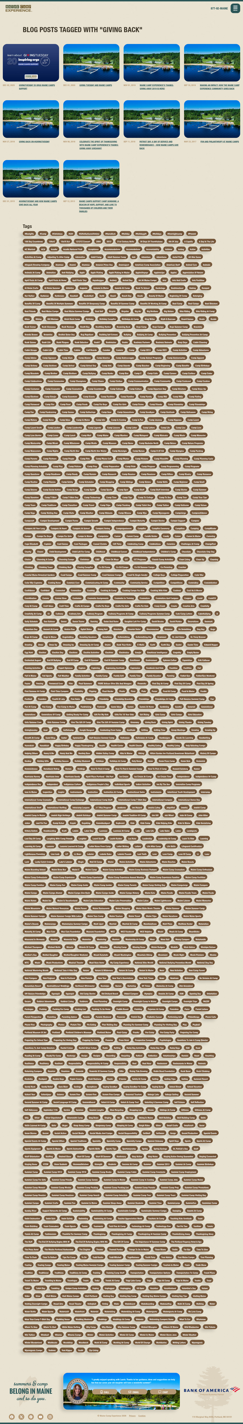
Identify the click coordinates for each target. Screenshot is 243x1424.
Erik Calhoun (204, 660)
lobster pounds (124, 854)
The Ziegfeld (84, 1249)
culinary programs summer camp (155, 613)
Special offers (58, 1141)
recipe (84, 1055)
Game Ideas (116, 706)
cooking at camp (108, 590)
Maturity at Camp (33, 931)
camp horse (48, 420)
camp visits (68, 513)
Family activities (82, 675)
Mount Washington (122, 955)
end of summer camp (114, 660)
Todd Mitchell (115, 1257)
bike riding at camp (205, 311)
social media (78, 1133)
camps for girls (65, 536)
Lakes (178, 831)
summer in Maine (89, 1203)
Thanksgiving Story (204, 1234)
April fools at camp (34, 280)
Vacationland (170, 1288)
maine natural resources (57, 908)
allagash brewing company (37, 264)
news (161, 978)
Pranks (136, 1032)
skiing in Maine (146, 1117)
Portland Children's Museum (78, 1032)
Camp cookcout (183, 381)
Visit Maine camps (70, 1296)
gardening (164, 706)
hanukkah (44, 745)
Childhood (100, 551)
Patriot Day (136, 1017)
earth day (165, 644)
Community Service (139, 582)
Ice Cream (123, 776)
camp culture (135, 389)
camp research (109, 474)
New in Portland (68, 978)
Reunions (65, 1071)
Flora (133, 691)
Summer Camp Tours (166, 1195)
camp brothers (70, 373)
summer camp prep (170, 1187)
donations (107, 637)
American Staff (173, 264)
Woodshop (68, 1342)
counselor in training (124, 598)
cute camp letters (184, 613)
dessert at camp (50, 629)
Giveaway (134, 722)
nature (86, 970)
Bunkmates (111, 342)
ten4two (197, 1226)
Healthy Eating (154, 745)
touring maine (63, 1265)
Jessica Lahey (154, 807)
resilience (29, 1063)
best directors (211, 303)
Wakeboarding (147, 1303)
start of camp (83, 1156)
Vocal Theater (75, 1303)
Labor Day (88, 831)
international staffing (57, 807)
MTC (27, 962)
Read (198, 1048)
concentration (210, 582)
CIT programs (140, 559)
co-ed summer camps (144, 567)
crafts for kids (141, 606)
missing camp (120, 947)
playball (196, 1024)
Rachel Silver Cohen (88, 1048)
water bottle (30, 1311)
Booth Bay (85, 327)
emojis (138, 652)
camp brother (51, 373)
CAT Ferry (117, 544)
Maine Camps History (129, 893)
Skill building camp (186, 1117)
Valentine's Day (189, 1288)
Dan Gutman (49, 621)
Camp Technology (92, 497)
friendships (144, 699)
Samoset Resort (201, 1079)
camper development (49, 520)
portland (56, 1032)
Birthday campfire (108, 319)
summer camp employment (183, 1172)
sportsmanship (129, 1148)
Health (102, 745)
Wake (116, 1303)
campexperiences (124, 528)
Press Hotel (124, 1040)
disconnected (153, 629)
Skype (65, 1125)
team (200, 1218)
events (50, 668)
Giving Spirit (167, 722)
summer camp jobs (169, 1179)
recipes (96, 1055)
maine (110, 862)
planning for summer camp (135, 1024)
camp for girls (119, 404)
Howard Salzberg (180, 768)
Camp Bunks (107, 373)
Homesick (200, 761)
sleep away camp (82, 1125)
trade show (201, 1265)
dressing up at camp (89, 644)
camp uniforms (182, 505)
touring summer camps (146, 1265)
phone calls (210, 1017)
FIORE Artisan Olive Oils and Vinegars (114, 683)
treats (86, 1280)
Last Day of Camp (33, 838)
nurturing (131, 986)
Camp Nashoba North (148, 443)
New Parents (86, 978)
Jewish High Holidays (60, 815)
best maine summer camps (77, 311)
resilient (59, 1063)
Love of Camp (185, 854)
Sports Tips (111, 1148)
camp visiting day (49, 513)
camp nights (52, 451)
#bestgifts (29, 233)
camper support (178, 520)
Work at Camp (100, 1342)
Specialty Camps (134, 1141)
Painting (138, 1009)
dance (64, 621)
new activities (176, 970)
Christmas (84, 559)
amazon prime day (104, 264)
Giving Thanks (185, 722)
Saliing (185, 1079)
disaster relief (134, 629)
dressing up (68, 644)
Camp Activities (180, 350)
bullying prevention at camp (195, 334)
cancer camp (133, 536)
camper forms (71, 520)
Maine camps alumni (52, 893)
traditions (59, 1272)
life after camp (154, 846)
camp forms (138, 404)
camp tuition (163, 505)
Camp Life (165, 427)
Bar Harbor (29, 295)
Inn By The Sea (163, 784)
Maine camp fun (57, 885)
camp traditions (48, 505)
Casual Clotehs (100, 544)
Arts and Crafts (179, 280)
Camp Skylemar (181, 482)
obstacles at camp (164, 986)
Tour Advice (166, 1257)
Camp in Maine (83, 420)
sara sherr (63, 1086)
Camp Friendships (197, 404)
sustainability (79, 1210)
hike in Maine (126, 753)
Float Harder (107, 691)
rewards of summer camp (101, 1071)
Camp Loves (52, 435)
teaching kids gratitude (181, 1218)
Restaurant (162, 1063)
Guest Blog (50, 737)
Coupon (187, 598)
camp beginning (162, 365)
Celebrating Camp (135, 544)
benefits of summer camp (122, 303)
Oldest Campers (131, 993)
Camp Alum (67, 358)
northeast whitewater (85, 986)
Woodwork (83, 1342)
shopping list (136, 1110)
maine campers (201, 885)
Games (131, 706)
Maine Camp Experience (19, 8)
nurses (118, 986)
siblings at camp (167, 1110)
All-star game (194, 257)
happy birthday (62, 745)
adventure (145, 257)
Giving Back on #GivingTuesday (34, 141)
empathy (177, 652)
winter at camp (127, 1334)
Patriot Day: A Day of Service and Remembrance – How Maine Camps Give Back (159, 145)
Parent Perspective (33, 1017)
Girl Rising (144, 714)
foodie (203, 691)
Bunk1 (97, 342)
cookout (177, 590)
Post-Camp (122, 1032)
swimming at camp (103, 1218)
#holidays (157, 233)
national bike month (144, 962)
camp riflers (167, 474)
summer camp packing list (116, 1187)
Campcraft (29, 520)
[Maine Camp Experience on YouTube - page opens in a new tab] (40, 1417)
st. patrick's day (180, 1148)
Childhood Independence (144, 551)
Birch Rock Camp (72, 319)
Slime (158, 1125)
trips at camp (163, 1280)
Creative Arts (188, 606)
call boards (91, 350)
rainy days (175, 1048)
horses (68, 768)
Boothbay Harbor (103, 327)
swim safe (50, 1218)
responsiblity (120, 1063)
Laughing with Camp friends (60, 838)
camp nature (170, 443)
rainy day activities (135, 1048)
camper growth (91, 520)
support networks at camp (54, 1210)
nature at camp (126, 970)
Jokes (27, 823)
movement (162, 955)
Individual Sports (122, 784)
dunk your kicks (124, 644)
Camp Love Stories (33, 435)
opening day (195, 993)
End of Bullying (54, 660)
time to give (202, 1249)
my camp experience (119, 962)
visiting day (108, 1296)
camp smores (31, 489)
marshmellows (150, 924)
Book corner (30, 327)
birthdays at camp (130, 319)
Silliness (185, 1110)
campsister (103, 536)
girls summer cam (33, 722)
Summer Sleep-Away (112, 1203)
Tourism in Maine (171, 1265)
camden (106, 350)
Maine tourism (116, 916)
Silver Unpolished (53, 1117)
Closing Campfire (85, 567)
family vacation (154, 675)
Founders (42, 699)
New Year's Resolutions (122, 978)
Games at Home (147, 706)
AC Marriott (30, 249)
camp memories (198, 435)
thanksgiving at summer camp (152, 1234)
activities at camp (33, 257)
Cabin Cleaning (200, 342)
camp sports (106, 489)
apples (174, 272)
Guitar (64, 737)
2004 (98, 241)
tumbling (55, 1288)
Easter (179, 644)
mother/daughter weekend (76, 955)
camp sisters (145, 482)
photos (61, 1024)
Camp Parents (31, 458)
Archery (113, 280)
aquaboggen (98, 280)
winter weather (189, 1334)
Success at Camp (130, 1164)
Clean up (200, 559)
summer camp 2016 (77, 1172)
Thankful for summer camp (74, 1234)
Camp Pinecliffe (161, 458)
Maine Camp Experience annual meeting (126, 877)
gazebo (178, 706)
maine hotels (30, 900)
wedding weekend (84, 1319)
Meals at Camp (176, 931)
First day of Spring (205, 683)
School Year (30, 1094)
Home (150, 761)
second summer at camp (36, 1102)
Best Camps (193, 303)
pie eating (91, 1024)
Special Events (210, 1133)
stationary (121, 1156)
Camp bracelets (32, 373)
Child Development (57, 551)
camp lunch (69, 435)
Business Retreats (164, 342)
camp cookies (203, 381)
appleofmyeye (142, 272)
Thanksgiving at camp (122, 1234)
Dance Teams (78, 621)
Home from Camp (167, 761)
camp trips (105, 505)
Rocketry (29, 1079)
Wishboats (52, 1342)
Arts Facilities (198, 280)
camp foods (82, 404)
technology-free (163, 1226)
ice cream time (164, 776)
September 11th (51, 1110)
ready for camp (53, 1055)
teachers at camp (156, 1218)
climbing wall (65, 567)
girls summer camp (56, 722)
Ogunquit (70, 993)
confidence (30, 590)
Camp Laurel (193, 420)
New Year (102, 978)
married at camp (130, 924)
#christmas (57, 233)
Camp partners (50, 458)
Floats (122, 691)
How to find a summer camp (129, 768)
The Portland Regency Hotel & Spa (186, 1241)
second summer (191, 1094)
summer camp (31, 1172)
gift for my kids (101, 714)
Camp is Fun (137, 420)
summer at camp (183, 1164)
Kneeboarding (50, 831)
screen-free (91, 1094)
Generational (207, 706)
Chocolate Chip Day (205, 551)
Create (174, 606)
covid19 (212, 598)
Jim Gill (155, 815)
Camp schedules (86, 482)
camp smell (199, 482)
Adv (133, 257)
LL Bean (77, 854)
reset (196, 1055)
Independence (183, 776)
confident (45, 590)
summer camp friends (62, 1179)
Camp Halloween (188, 412)
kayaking (86, 823)
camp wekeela (105, 513)
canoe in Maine (194, 536)
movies (213, 955)
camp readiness (52, 474)
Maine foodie (167, 893)
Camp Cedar (206, 373)
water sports (47, 1311)
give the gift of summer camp (110, 722)
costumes (77, 598)
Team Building (31, 1226)
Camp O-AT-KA (157, 451)
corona (45, 598)
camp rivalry (185, 474)
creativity (205, 606)
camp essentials (69, 396)
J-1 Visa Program (103, 807)
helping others (31, 753)
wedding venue (63, 1319)
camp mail (86, 435)
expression (135, 668)
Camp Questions (32, 474)
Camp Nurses (139, 451)
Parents (86, 1017)
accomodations (133, 249)
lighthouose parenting (35, 854)
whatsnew (201, 1319)
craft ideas (48, 606)
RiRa (121, 1071)
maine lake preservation (120, 900)
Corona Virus (61, 598)
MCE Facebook (127, 931)
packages (29, 1009)
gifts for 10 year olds (124, 714)
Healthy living (173, 745)
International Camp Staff (101, 799)
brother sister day (66, 334)
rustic (110, 1079)
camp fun (29, 412)
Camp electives (31, 396)
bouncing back (123, 327)
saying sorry (157, 1086)
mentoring (101, 939)
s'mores (122, 1079)
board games (187, 319)
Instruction (93, 792)
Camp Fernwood (32, 404)
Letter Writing (123, 846)
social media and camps (101, 1133)
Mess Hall (165, 939)
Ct (49, 613)
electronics (124, 652)
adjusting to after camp (58, 257)
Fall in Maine (30, 675)
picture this (75, 1024)
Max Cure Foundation (70, 931)
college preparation (180, 575)
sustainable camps (126, 1210)
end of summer (91, 660)
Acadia (54, 249)
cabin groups (31, 350)
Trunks (198, 1280)
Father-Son (185, 675)
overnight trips (190, 1001)
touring (28, 1265)
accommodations (112, 249)
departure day (31, 629)
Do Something (184, 629)
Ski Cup (129, 1117)
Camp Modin (91, 443)
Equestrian (187, 660)
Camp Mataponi (141, 435)
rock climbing (203, 1071)
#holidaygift (141, 233)
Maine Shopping (123, 908)
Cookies (142, 1415)
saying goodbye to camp (134, 1086)
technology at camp (141, 1226)
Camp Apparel (197, 358)
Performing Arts (175, 1017)
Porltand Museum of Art (35, 1032)
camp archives (50, 365)
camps (28, 536)
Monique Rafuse (208, 947)
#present (192, 233)
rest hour (146, 1063)
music (37, 962)
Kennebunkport (103, 823)
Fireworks (142, 683)
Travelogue (72, 1280)
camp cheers (98, 381)
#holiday (126, 233)
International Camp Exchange (71, 799)
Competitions (177, 582)
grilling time (159, 730)
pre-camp (149, 1032)
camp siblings (126, 482)
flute (143, 691)
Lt (198, 854)
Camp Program (148, 466)
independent (52, 784)
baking (192, 288)
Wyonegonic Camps (33, 1350)
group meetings (178, 730)
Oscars (28, 1001)
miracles (104, 947)
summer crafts (51, 1203)
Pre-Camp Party (167, 1032)
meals (160, 931)
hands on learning (184, 737)
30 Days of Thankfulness (151, 241)
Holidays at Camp (118, 761)
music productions (54, 962)
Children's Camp (168, 551)
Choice (28, 559)
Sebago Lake (153, 1094)
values (205, 1288)
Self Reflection (197, 1102)
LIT (66, 854)
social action (60, 1133)
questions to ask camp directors (40, 1048)
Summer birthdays (205, 1164)
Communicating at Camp (97, 582)
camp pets (85, 458)
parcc (187, 1009)
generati (191, 706)
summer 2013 (163, 1164)
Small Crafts (172, 1125)
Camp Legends (94, 427)
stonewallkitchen (81, 1164)
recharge (71, 1055)
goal (45, 730)
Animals (206, 264)
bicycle (112, 311)
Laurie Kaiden (116, 838)
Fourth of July (58, 699)
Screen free (75, 1094)
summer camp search (89, 1195)
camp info (100, 420)
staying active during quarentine (178, 1156)
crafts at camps (82, 606)
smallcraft (188, 1125)
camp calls (153, 373)
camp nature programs (192, 443)
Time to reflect (50, 1257)
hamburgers (164, 737)
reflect (139, 1055)
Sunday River (30, 1210)
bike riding (185, 311)
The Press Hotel (32, 1249)
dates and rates (111, 621)
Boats (202, 319)
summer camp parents (145, 1187)
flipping (92, 691)
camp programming (170, 466)
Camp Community (162, 381)
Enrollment (135, 660)
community (119, 582)
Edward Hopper (211, 644)
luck (27, 862)
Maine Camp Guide (79, 885)
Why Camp (91, 1327)
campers (195, 520)
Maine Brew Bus (59, 869)
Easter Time (193, 644)
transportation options (160, 1272)
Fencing (39, 683)
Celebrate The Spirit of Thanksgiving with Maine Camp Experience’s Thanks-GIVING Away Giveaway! (99, 145)
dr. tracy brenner (198, 637)
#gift (71, 233)
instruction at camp (113, 792)
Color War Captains (33, 582)
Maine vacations (170, 916)
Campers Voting (103, 528)
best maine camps (50, 311)
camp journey (155, 420)
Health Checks (135, 745)
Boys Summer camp (179, 327)
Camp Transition (69, 505)
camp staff (139, 489)
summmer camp (209, 1203)
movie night (179, 955)
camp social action (52, 489)
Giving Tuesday (204, 722)
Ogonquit (56, 993)
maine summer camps (35, 916)
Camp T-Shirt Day (70, 497)
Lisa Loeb (55, 854)
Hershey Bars (84, 753)
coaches (182, 567)
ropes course (76, 1079)
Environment (151, 660)
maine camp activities (113, 869)
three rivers (160, 1249)
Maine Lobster (183, 900)
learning (204, 838)
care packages (80, 544)
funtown (101, 706)
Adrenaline (80, 257)
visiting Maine (199, 1296)
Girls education (195, 714)
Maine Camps (31, 893)
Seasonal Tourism (134, 1094)
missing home (139, 947)
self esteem (179, 1102)
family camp (102, 675)
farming (170, 675)
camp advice (30, 358)
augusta (83, 288)
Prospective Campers (144, 1040)
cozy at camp (31, 606)
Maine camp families (34, 885)
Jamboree (121, 807)
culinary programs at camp (121, 613)
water (212, 1303)
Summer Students (135, 1203)
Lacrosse (103, 831)
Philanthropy (193, 1017)
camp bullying (89, 373)
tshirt (27, 1288)
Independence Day (33, 784)
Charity (28, 551)
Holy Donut (137, 761)
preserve (109, 1040)
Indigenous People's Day (98, 784)
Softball (146, 1133)
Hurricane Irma (52, 776)
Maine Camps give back (79, 893)
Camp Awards (124, 365)
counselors (145, 598)
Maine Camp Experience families (164, 877)
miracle (70, 947)
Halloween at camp (144, 737)
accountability (152, 249)
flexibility (79, 691)
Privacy (132, 1415)
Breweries (48, 334)
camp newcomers (33, 451)
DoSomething (124, 637)
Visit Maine (51, 1296)
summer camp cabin (127, 1172)
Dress (40, 644)
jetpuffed (170, 807)
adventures (161, 257)
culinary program (95, 613)
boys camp (141, 327)
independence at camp (206, 776)
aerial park (177, 257)
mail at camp (96, 862)
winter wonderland (33, 1342)
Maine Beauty (188, 862)
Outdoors (84, 1001)
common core (73, 582)
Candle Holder (151, 536)
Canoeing (211, 536)
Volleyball (91, 1303)
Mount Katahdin (101, 955)
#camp (43, 233)
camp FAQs (178, 396)
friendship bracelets (124, 699)
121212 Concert (83, 241)
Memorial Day (70, 939)
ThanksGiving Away (181, 1234)
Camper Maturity (137, 520)
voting (105, 1303)
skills (203, 1117)
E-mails (140, 644)
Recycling (125, 1055)
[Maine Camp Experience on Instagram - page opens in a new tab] (50, 1417)
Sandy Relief (47, 1086)
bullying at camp (145, 334)
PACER (206, 1001)
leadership (147, 838)
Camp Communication (138, 381)
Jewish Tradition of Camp (134, 815)
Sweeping (177, 1210)
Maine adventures (148, 862)
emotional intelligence (157, 652)
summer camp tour (142, 1195)
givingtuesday (31, 730)
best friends (30, 311)
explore (82, 668)
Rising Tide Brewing (139, 1071)
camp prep (92, 466)
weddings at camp (121, 1319)
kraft (64, 831)
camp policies (75, 466)
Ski (118, 1117)
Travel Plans (209, 1272)
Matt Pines (167, 924)
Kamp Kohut (58, 823)
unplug (95, 1288)
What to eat (184, 1319)
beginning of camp (178, 295)
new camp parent (197, 970)
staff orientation (32, 1156)
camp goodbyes (147, 412)
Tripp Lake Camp (133, 1280)
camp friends (156, 404)
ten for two (182, 1226)
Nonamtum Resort (33, 986)
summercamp (174, 1203)
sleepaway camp (103, 1125)
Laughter (82, 838)
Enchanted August (33, 660)
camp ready (72, 474)
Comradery (193, 582)
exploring (95, 668)
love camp (168, 854)
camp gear (106, 412)
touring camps (44, 1265)
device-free (69, 629)
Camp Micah (52, 443)
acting (181, 249)
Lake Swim (165, 831)
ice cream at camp (142, 776)
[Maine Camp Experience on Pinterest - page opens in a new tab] (31, 1417)
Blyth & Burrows (168, 319)
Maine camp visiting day (154, 885)
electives (109, 652)
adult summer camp (117, 257)
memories (86, 939)
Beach (113, 295)
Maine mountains (32, 908)
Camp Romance (204, 474)
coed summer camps (111, 575)
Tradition (29, 1272)
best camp (177, 303)
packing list (80, 1009)
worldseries (161, 1342)
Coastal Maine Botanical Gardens (40, 575)
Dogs (213, 629)
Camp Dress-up (199, 389)
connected (60, 590)
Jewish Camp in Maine (35, 815)
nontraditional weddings (58, 986)
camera (119, 350)
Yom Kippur (67, 1350)
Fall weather (63, 675)
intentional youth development (181, 792)
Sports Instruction (75, 1148)
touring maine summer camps (89, 1265)
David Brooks (158, 621)
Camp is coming (118, 420)
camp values (201, 505)
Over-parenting (100, 1001)
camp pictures (141, 458)
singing (107, 1117)
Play (185, 1024)
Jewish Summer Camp (107, 815)
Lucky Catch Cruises (44, 862)
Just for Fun (41, 823)
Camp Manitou (121, 435)
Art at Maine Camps (148, 280)
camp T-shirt (51, 497)
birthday (90, 319)
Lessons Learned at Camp (71, 846)
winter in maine (147, 1334)
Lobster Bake (106, 854)
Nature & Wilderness (104, 970)
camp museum (109, 443)
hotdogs (81, 768)
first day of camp (183, 683)
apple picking (97, 272)
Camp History (31, 420)
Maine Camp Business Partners (143, 869)
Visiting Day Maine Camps (154, 1296)
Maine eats (150, 893)
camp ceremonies (56, 381)
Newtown (174, 978)
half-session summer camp (101, 737)
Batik (102, 295)
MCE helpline (146, 931)
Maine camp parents (127, 885)
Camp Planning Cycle (203, 458)
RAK (188, 1048)
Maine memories (203, 900)
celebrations (155, 544)
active (192, 249)
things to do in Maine (139, 1249)
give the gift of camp (81, 722)
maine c (75, 869)
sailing (155, 1079)
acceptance (93, 249)
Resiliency (44, 1063)
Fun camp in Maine (66, 706)
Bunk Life (46, 342)
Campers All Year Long (35, 528)
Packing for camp (61, 1009)
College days (159, 575)
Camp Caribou (188, 373)
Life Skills (171, 846)
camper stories (158, 520)
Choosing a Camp (45, 559)
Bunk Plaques (63, 342)
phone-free (30, 1024)
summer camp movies (61, 1187)
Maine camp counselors (174, 869)
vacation (154, 1288)
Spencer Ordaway (155, 1141)
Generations (30, 714)
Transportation (137, 1272)
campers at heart (59, 528)
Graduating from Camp (110, 730)
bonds (213, 319)
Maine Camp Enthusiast (201, 869)
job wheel (169, 815)
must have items (96, 962)
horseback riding (51, 768)
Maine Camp (91, 869)
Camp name (127, 443)
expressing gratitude (115, 668)
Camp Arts (107, 365)
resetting (209, 1055)
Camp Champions (78, 381)
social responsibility (127, 1133)
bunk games (30, 342)
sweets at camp (194, 1210)
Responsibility (75, 1063)
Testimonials (50, 1234)
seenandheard (89, 1102)
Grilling (144, 730)
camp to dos (165, 497)
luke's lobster (65, 862)
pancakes (174, 1009)
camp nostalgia (119, 451)
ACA (43, 249)
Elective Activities (91, 652)
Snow (201, 1125)
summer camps (32, 1203)
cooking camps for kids (133, 590)
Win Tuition (30, 1334)
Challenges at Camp (190, 544)
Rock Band (185, 1071)
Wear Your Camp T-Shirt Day (37, 1319)
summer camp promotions (197, 1187)
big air (138, 311)
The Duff (28, 1241)
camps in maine (85, 536)
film (71, 683)
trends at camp (112, 1280)
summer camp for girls (35, 1179)
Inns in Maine (31, 792)
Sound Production (190, 1133)
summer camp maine (193, 1179)
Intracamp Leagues (81, 807)
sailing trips (170, 1079)
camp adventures (201, 350)
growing (195, 730)
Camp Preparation (111, 466)
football (28, 699)
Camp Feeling (195, 396)
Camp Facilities (108, 396)
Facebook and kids (154, 668)
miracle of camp (86, 947)
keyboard (120, 823)
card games (62, 544)
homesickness (31, 768)
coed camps (66, 575)
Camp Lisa (180, 427)
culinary (59, 613)
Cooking (91, 590)
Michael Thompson (33, 947)
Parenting (51, 1017)
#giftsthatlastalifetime (89, 233)
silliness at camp (203, 1110)
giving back (150, 722)
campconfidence (199, 513)
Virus (38, 1296)
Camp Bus (123, 373)
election (42, 652)
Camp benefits (182, 365)
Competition (159, 582)
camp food (65, 404)
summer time (155, 1203)
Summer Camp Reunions (63, 1195)
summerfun (191, 1203)
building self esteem (108, 334)
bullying (127, 334)
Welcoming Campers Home (161, 1319)
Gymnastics (78, 737)
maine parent (81, 908)
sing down (93, 1117)
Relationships (169, 1055)
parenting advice (69, 1017)
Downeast (161, 637)
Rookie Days (58, 1079)
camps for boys (44, 536)
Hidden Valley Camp (105, 753)
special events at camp (35, 1141)
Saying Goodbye (110, 1086)
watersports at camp (172, 1311)
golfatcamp (68, 730)
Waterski (94, 1311)
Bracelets (198, 327)
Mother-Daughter (50, 955)
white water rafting (71, 1327)
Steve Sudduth (60, 1164)
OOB (182, 993)
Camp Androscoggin (125, 358)
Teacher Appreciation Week (130, 1218)
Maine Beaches (169, 862)
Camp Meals (179, 435)
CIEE (97, 559)
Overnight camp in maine (145, 1001)
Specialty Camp (114, 1141)
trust (209, 1280)
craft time (64, 606)
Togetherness (133, 1257)
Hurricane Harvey (32, 776)
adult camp (96, 257)
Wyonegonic (197, 1342)
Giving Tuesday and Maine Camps (95, 85)
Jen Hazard (137, 807)
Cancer (117, 536)
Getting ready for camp (77, 714)
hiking (141, 753)
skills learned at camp (35, 1125)
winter (90, 1334)
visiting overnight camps (36, 1303)
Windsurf (45, 1334)
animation (51, 272)
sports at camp (204, 1141)
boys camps (158, 327)
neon (162, 970)
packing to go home (101, 1009)
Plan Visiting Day (109, 1024)
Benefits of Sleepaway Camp (92, 303)
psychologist (165, 1040)
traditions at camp (78, 1272)
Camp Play (58, 466)
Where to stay (31, 1327)
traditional (44, 1272)
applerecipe (159, 272)
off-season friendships (35, 993)
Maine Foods (208, 893)
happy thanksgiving (84, 745)
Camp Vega (30, 513)
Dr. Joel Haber (178, 637)
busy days (182, 342)
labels (75, 831)
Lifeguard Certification (192, 846)
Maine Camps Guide (105, 893)
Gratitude (131, 730)
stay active (137, 1156)
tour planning (207, 1257)
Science (60, 1094)
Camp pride (130, 466)
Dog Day (200, 629)
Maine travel (134, 916)
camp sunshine (32, 497)
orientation (212, 993)
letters (138, 846)
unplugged (109, 1288)
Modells (174, 947)
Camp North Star (71, 451)
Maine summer (172, 908)
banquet (205, 288)
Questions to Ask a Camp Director (192, 1040)
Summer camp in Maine (114, 1179)
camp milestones (71, 443)
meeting (54, 939)
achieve (168, 249)
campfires (180, 528)
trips (149, 1280)
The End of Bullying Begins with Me (92, 1241)
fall (199, 668)
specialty (97, 1141)
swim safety (67, 1218)
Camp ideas (65, 420)
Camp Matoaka (161, 435)
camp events (89, 396)
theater (99, 1249)
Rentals (185, 1055)
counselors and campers (167, 598)
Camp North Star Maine (95, 451)
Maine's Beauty (32, 924)
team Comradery (51, 1226)
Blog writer (150, 319)
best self (99, 311)
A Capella (188, 241)
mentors (116, 939)
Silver (37, 1117)
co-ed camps (122, 567)
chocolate (186, 551)
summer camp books (102, 1172)
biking (38, 319)
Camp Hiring (207, 412)
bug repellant (87, 334)
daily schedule (31, 621)
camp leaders (54, 427)
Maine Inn (46, 900)
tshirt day (40, 1288)
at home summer (52, 288)
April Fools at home (57, 280)
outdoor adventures (46, 1001)
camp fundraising (48, 412)
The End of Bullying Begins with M (53, 1241)
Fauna (27, 683)
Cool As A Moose (194, 590)
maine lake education (93, 900)
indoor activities (143, 784)
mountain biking (144, 955)
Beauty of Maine (156, 295)
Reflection (152, 1055)
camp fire (49, 404)
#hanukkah (110, 233)
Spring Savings (160, 1148)
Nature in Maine (146, 970)
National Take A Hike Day (65, 970)
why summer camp (126, 1327)
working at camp (121, 1342)
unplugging (125, 1288)
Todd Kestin (98, 1257)
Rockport (43, 1079)
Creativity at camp (33, 613)
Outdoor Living (67, 1001)
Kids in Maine (184, 823)
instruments (156, 792)
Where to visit (49, 1327)
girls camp (160, 714)
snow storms (31, 1133)
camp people (68, 458)
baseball (74, 295)
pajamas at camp (156, 1009)
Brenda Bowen (31, 334)
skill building (165, 1117)
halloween (125, 737)
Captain (47, 544)
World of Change (142, 1342)
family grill (119, 675)
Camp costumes (32, 389)
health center (117, 745)
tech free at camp (117, 1226)
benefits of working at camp (153, 303)
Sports (188, 1141)
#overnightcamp (174, 233)
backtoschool (177, 288)
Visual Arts (58, 1303)
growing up (210, 730)
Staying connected (207, 1156)
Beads (140, 295)
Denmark (209, 621)
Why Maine (107, 1327)
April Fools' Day (79, 280)
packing (43, 1009)
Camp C (137, 373)
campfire (142, 528)
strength (98, 1164)
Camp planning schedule (36, 466)
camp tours (30, 505)
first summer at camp (35, 691)
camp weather (86, 513)
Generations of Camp (50, 714)
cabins (77, 350)
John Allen (203, 815)
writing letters (179, 1342)
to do (84, 1257)
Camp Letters (149, 427)
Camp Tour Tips (200, 497)
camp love (196, 427)
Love (155, 854)
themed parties (116, 1249)
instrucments (76, 792)
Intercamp (205, 792)
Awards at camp (122, 288)
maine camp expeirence (64, 877)
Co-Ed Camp (104, 567)
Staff (196, 1148)
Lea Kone (132, 838)
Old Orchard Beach (110, 993)
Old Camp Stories (87, 993)
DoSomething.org (143, 637)
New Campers (31, 978)
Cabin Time (63, 350)
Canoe (178, 536)
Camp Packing (196, 451)
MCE (113, 931)
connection (76, 590)
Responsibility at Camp (97, 1063)
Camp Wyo (142, 513)
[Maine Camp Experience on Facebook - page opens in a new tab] (12, 1417)
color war (199, 575)
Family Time (135, 675)
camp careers (170, 373)
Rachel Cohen (67, 1048)
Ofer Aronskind (186, 986)
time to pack (31, 1257)
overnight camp (120, 1001)
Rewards (79, 1071)
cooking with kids (159, 590)
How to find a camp (100, 768)
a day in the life (206, 241)
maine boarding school (35, 869)
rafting (117, 1048)
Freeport (89, 699)
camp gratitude (167, 412)
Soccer (46, 1133)
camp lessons (113, 427)
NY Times (146, 986)
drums (108, 644)
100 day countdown (34, 241)
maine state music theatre (148, 908)
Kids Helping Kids (164, 823)
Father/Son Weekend (205, 675)
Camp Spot (123, 489)
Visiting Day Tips (179, 1296)
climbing (29, 567)
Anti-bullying (68, 272)
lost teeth (142, 854)
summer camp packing (87, 1187)
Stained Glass (65, 1156)
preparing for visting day (65, 1040)
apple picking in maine (119, 272)
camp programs (192, 466)
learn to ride (188, 838)
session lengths (96, 1110)
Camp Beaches (142, 365)
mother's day (31, 955)
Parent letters (202, 1009)
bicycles (125, 311)
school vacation (194, 1086)
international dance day (189, 799)
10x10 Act (65, 241)
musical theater (76, 962)
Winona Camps (74, 1334)
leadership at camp (167, 838)
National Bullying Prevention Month (175, 962)
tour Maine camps (186, 1257)
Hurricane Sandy (72, 776)
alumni (72, 264)
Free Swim (75, 699)
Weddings (102, 1319)
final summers (85, 683)
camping (195, 528)
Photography (46, 1024)
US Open (140, 1288)
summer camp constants (153, 1172)
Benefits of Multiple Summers (59, 303)
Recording (110, 1055)
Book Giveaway (49, 327)
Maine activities (127, 862)
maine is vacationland (67, 900)
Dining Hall (103, 629)
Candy (166, 536)
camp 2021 (162, 350)
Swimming (83, 1218)
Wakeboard (130, 1303)
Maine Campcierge (179, 885)
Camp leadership (74, 427)
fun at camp (30, 706)
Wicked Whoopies (149, 1327)
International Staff (33, 807)
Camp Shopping (107, 482)
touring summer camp (119, 1265)
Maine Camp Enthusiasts (36, 877)
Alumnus (86, 264)
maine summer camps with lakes (66, 916)
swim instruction (32, 1218)
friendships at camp (164, 699)
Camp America (103, 358)
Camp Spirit (89, 489)
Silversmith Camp (75, 1117)
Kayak (73, 823)
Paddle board (122, 1009)
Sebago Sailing (171, 1094)
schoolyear (46, 1094)
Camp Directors (179, 389)
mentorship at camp (135, 939)
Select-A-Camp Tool (130, 1102)
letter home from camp (100, 846)
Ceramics (171, 544)
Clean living (184, 559)
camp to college (145, 497)
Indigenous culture (72, 784)
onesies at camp (166, 993)
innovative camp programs (188, 784)
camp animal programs (150, 358)
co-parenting (166, 567)
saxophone (92, 1086)
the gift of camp (121, 1241)
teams (85, 1226)
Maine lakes (142, 900)
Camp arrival (68, 365)
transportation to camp (187, 1272)
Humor (197, 768)
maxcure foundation (95, 931)
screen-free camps (111, 1094)
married (112, 924)
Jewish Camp (200, 807)
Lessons (50, 846)
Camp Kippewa (175, 420)
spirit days (174, 1141)
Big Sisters (169, 311)
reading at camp (32, 1055)
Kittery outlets (31, 831)
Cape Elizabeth (31, 544)
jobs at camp (186, 815)
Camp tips (127, 497)
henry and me (66, 753)
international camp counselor (38, 799)
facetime (173, 668)
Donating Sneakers (88, 637)
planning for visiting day (165, 1024)
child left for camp (81, 551)
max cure (51, 931)
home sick (185, 761)
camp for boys (100, 404)
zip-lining (93, 1350)
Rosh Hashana (94, 1079)
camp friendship (175, 404)
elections (73, 652)
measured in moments (35, 939)
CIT (126, 559)
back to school (143, 288)
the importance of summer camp (150, 1241)
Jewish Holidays (83, 815)
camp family (146, 396)
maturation (204, 924)
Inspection (47, 792)
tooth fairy (150, 1257)
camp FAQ (162, 396)
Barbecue (44, 295)
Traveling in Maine (53, 1280)
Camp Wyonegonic (161, 513)
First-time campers (59, 691)
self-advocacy (31, 1110)
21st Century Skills (125, 241)
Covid (199, 598)
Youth (80, 1350)
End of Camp (73, 660)
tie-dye (187, 1249)
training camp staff (115, 1272)
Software (160, 1133)
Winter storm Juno (168, 1334)
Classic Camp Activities (162, 559)
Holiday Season (62, 761)
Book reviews (68, 327)
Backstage (160, 288)
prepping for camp (90, 1040)
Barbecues (59, 295)
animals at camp (32, 272)
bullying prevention (167, 334)
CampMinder (210, 528)
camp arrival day (88, 365)
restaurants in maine (182, 1063)
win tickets (210, 1327)
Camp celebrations (33, 381)
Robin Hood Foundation (164, 1071)
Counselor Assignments (98, 598)
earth (152, 644)
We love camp (194, 1311)
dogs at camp (31, 637)
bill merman (53, 319)
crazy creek (159, 606)
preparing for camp (189, 1032)
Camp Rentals (90, 474)
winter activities (106, 1334)
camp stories (181, 489)
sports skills (94, 1148)
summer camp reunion (35, 1195)
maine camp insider (103, 885)
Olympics (148, 993)
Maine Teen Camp (95, 916)
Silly (27, 1117)
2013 (109, 241)
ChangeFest (210, 544)
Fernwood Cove (56, 683)
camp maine (102, 435)
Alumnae (59, 264)
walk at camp (183, 1303)
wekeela (139, 1319)
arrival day (127, 280)
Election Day (57, 652)
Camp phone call (103, 458)
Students (112, 1164)
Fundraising (86, 706)
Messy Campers (183, 939)
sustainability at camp (101, 1210)
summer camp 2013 (53, 1172)
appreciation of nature (193, 272)
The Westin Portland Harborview (59, 1249)
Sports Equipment (33, 1148)
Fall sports (47, 675)
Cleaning (214, 559)
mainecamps (50, 924)
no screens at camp (209, 978)
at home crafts (31, 288)
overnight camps (170, 1001)
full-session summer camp (192, 699)
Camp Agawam (49, 358)
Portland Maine (104, 1032)
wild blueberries (191, 1327)
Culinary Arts (75, 613)
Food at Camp (169, 691)
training (96, 1272)
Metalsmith (201, 939)
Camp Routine (31, 482)
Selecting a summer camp (156, 1102)
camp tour (182, 497)
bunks (125, 342)
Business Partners (142, 342)
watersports (151, 1311)
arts (164, 280)
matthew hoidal (185, 924)
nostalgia (105, 986)
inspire (61, 792)
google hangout (87, 730)
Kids (132, 823)
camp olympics (177, 451)
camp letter (131, 427)
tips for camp (69, 1257)
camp (131, 350)
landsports (192, 831)
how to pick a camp (157, 768)
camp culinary (116, 389)
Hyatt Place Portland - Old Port (99, 776)
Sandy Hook (30, 1086)
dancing (94, 621)
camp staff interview (159, 489)
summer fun (69, 1203)
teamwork (98, 1226)
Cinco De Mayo (112, 559)
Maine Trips (151, 916)
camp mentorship (33, 443)
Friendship (104, 699)
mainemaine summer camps (75, 924)
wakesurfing (165, 1303)
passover (121, 1017)
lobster (90, 854)
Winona (58, 1334)
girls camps (176, 714)
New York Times (146, 978)
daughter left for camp (135, 621)
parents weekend (103, 1017)
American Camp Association (147, 264)
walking (200, 1303)
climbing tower (46, 567)
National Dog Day (205, 962)
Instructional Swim (136, 792)
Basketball (89, 295)
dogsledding (68, 637)
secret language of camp (64, 1102)
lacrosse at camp (121, 831)
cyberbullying (204, 613)
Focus (154, 691)
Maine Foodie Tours (187, 893)
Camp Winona (125, 513)
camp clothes (116, 381)
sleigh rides (144, 1125)
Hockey (28, 761)
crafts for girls (122, 606)
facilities (188, 668)
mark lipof (98, 924)
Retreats (202, 1063)
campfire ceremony (160, 528)
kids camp (145, 823)
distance (168, 629)
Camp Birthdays (202, 365)
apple (82, 272)
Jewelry (184, 807)
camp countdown (96, 389)
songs (173, 1133)
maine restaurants (101, 908)
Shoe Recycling (116, 1110)
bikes (27, 319)
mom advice (189, 947)
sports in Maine (54, 1148)
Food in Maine (188, 691)
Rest (134, 1063)
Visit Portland (91, 1296)
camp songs (72, 489)
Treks (97, 1280)
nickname (189, 978)
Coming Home (54, 582)
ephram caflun (169, 660)
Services (79, 1110)
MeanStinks (194, 931)
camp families (127, 396)
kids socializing (203, 823)
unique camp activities (76, 1288)
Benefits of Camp (32, 303)
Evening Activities (33, 668)
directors (118, 629)
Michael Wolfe (54, 947)
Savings (77, 1086)
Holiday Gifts (43, 761)
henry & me (49, 753)
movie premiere (197, 955)
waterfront (80, 1311)
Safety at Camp (139, 1079)
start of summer (103, 1156)
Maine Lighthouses (163, 900)
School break (175, 1086)
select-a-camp (108, 1102)
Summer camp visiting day (194, 1195)
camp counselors (74, 389)
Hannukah (29, 745)
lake (138, 831)
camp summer (199, 489)
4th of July (173, 241)
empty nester (193, 652)
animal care (191, 264)
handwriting (204, 737)
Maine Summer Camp (195, 908)
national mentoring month (36, 970)
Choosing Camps (66, 559)
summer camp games (88, 1179)
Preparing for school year (36, 1040)
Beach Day (126, 295)
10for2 (52, 241)
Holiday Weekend (82, 761)
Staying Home (31, 1164)
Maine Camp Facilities (195, 877)
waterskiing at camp (130, 1311)
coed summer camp (87, 575)
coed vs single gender (137, 575)
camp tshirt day (143, 505)
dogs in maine (50, 637)
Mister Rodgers (158, 947)
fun (212, 699)
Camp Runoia (49, 482)
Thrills (175, 1249)
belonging (197, 295)
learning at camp (33, 846)
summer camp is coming (142, 1179)
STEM (45, 1164)
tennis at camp (32, 1234)
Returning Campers (33, 1071)
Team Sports (70, 1226)
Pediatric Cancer (154, 1017)
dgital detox (86, 629)
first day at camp (160, 683)
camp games (68, 412)
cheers (40, 551)
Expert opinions (66, 668)
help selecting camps (195, 745)
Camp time (111, 497)
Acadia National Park (72, 249)
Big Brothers (152, 311)
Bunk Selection (81, 342)
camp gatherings (87, 412)
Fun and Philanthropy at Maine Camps (220, 141)
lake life (150, 831)
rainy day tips (157, 1048)
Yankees (52, 1350)
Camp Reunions (148, 474)
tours (187, 1265)
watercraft (64, 1311)
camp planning (181, 458)
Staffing (49, 1156)
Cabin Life (47, 350)
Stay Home (153, 1156)
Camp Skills (162, 482)
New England (49, 978)
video (27, 1296)
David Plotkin (176, 621)
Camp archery (31, 365)
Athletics (70, 288)
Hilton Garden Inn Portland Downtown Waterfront (172, 753)
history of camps (208, 753)
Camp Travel (88, 505)
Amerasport (124, 264)
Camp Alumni (85, 358)
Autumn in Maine (101, 288)
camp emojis (50, 396)
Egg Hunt (29, 652)
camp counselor (52, 389)
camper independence (114, 520)
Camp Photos (123, 458)
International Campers (162, 799)
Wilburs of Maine (170, 1327)
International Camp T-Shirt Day (132, 799)
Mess (152, 939)
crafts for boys (102, 606)
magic (81, 862)
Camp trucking (123, 505)
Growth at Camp (32, 737)
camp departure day (157, 389)
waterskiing (109, 1311)
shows (151, 1110)
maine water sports (192, 916)
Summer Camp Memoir (35, 1187)
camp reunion (128, 474)
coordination (30, 598)
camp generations (125, 412)
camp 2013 (145, 350)
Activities (206, 249)
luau (207, 854)
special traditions (78, 1141)
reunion (51, 1071)
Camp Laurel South (33, 427)
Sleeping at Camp (125, 1125)
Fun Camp (46, 706)
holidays (100, 761)
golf (55, 730)
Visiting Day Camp (128, 1296)
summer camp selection (116, 1195)
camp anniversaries (176, 358)
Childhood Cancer (119, 551)
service (67, 1110)
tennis (210, 1226)
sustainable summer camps (153, 1210)
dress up (53, 644)
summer (147, 1164)
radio (105, 1048)
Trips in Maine (182, 1280)
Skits (54, 1125)
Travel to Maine (32, 1280)
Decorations (193, 621)
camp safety (67, 482)
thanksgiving (99, 1234)
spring (145, 1148)
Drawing (28, 644)
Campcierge (180, 513)
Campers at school (81, 528)
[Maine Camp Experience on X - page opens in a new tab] (21, 1417)
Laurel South (98, 838)
